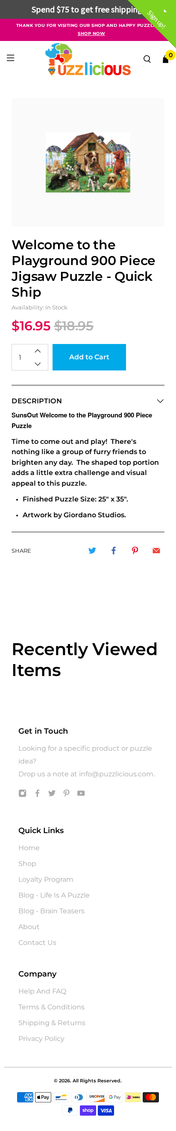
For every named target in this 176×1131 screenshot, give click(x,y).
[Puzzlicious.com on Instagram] (22, 795)
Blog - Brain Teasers (51, 911)
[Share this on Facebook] (114, 550)
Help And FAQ (42, 991)
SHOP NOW (91, 33)
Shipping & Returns (51, 1023)
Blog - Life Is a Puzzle (54, 895)
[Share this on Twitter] (92, 550)
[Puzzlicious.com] (88, 59)
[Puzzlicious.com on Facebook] (37, 795)
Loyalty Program (45, 879)
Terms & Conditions (51, 1007)
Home (29, 848)
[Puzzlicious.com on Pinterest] (66, 795)
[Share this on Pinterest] (135, 550)
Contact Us (37, 943)
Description (37, 401)
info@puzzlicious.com (116, 774)
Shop (27, 864)
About (29, 927)
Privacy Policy (41, 1039)
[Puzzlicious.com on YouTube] (81, 795)
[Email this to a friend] (156, 550)
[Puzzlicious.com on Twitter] (52, 795)
